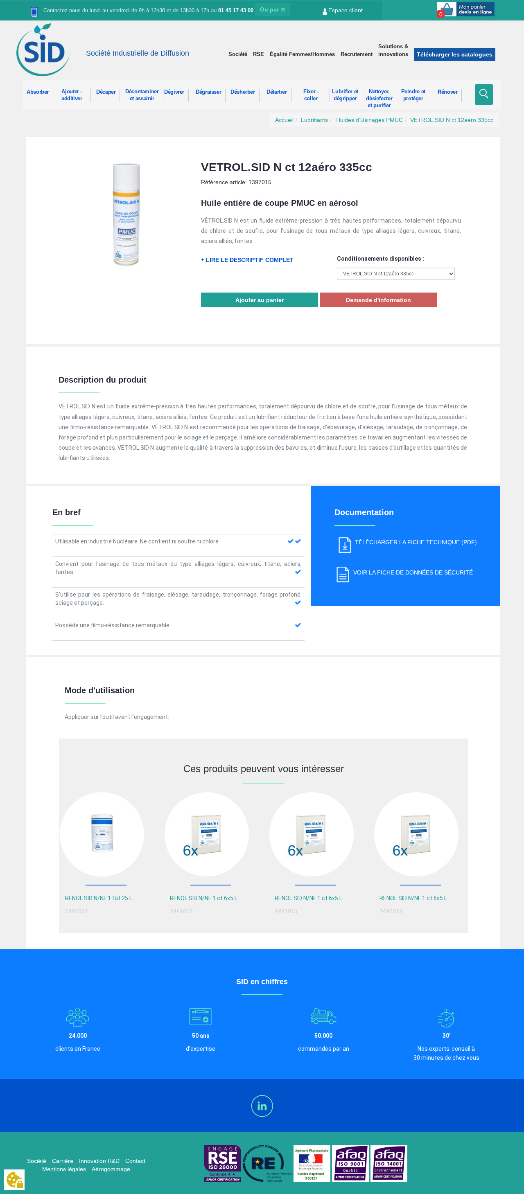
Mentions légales (64, 1169)
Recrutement (357, 54)
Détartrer (277, 92)
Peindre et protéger (413, 95)
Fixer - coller (310, 95)
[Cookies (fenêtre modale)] (14, 1180)
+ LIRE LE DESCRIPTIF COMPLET (247, 260)
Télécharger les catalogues (454, 54)
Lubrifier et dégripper (345, 95)
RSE (258, 54)
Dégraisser (208, 92)
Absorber (38, 92)
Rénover (447, 92)
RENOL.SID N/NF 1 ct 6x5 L (203, 898)
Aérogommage (111, 1169)
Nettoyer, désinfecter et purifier (379, 95)
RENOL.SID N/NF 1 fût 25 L (98, 898)
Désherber (242, 92)
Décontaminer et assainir (142, 95)
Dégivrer (174, 92)
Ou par (270, 9)
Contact (135, 1161)
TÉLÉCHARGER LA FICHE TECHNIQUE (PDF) (416, 542)
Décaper (105, 92)
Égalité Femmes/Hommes (302, 54)
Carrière (62, 1161)
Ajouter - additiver (71, 95)
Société (237, 54)
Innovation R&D (99, 1161)
